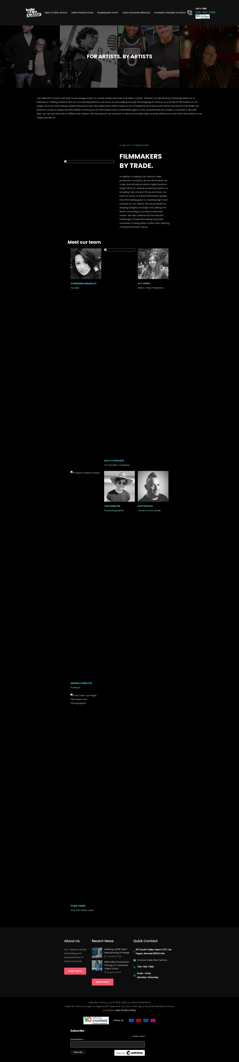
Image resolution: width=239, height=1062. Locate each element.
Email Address (77, 1039)
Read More (102, 982)
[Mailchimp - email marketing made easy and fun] (129, 1053)
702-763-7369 (205, 12)
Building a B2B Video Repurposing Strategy (116, 951)
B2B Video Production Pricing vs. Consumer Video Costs (116, 965)
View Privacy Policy (125, 1010)
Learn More (75, 971)
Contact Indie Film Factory (152, 960)
